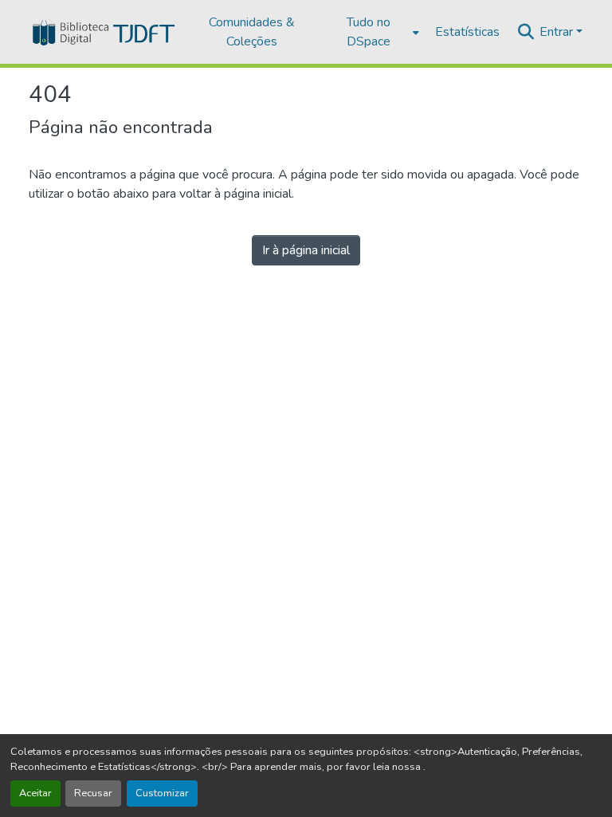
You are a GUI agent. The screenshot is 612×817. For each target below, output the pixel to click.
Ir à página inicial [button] (306, 250)
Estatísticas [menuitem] (467, 32)
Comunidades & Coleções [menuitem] (252, 32)
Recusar (93, 793)
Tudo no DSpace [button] (368, 32)
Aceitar (35, 793)
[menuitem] (373, 32)
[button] (102, 32)
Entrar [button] (557, 32)
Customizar (162, 793)
